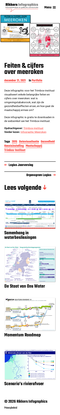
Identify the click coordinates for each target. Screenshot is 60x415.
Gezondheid (48, 142)
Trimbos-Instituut (14, 150)
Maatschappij (34, 146)
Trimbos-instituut (33, 128)
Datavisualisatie (29, 142)
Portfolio (37, 81)
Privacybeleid (10, 408)
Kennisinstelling (14, 146)
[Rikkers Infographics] (22, 7)
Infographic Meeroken (33, 132)
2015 (14, 142)
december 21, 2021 (15, 81)
